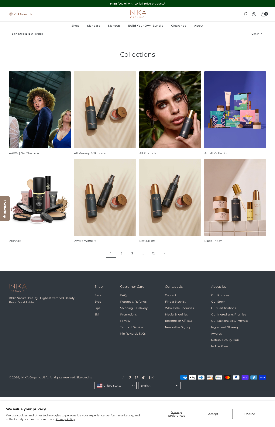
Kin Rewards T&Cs (133, 333)
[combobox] (116, 385)
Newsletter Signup (178, 327)
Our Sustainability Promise (230, 320)
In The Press (219, 346)
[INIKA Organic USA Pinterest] (136, 377)
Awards (216, 333)
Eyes (98, 301)
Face (98, 295)
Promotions (128, 314)
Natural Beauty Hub (225, 340)
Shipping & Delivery (134, 308)
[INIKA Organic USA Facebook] (130, 377)
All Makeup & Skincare (89, 153)
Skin (98, 314)
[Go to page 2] (164, 254)
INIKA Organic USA (34, 377)
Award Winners (85, 241)
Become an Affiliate (179, 320)
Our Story (218, 301)
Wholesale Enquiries (179, 308)
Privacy (125, 320)
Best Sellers (147, 241)
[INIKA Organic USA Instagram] (122, 377)
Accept (213, 414)
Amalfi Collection (216, 153)
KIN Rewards (23, 14)
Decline (249, 414)
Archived (15, 241)
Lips (97, 308)
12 (153, 253)
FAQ (123, 295)
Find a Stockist (175, 301)
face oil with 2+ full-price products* (137, 3)
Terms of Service (131, 327)
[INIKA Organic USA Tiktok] (143, 377)
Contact (170, 295)
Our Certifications (223, 308)
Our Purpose (220, 295)
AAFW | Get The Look (24, 153)
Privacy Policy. (65, 419)
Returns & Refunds (133, 301)
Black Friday (213, 241)
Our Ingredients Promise (228, 314)
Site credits (84, 377)
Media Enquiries (176, 314)
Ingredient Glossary (225, 327)
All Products (147, 153)
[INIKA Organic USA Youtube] (151, 377)
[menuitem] (77, 25)
